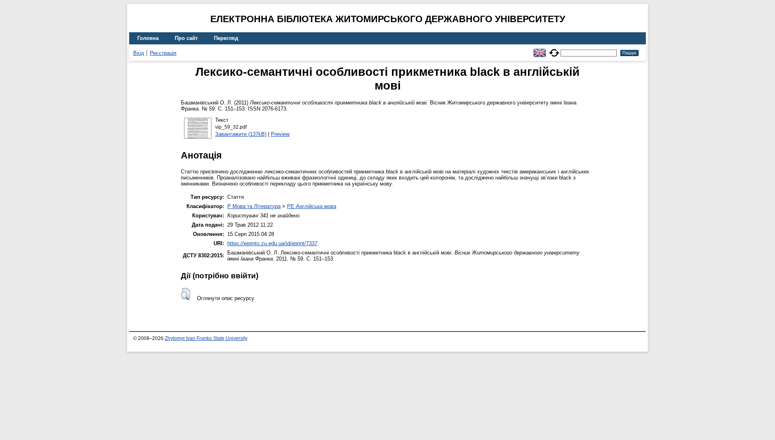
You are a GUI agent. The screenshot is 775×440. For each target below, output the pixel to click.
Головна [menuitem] (148, 38)
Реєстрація (163, 53)
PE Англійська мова (311, 206)
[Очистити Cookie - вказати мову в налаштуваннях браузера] (554, 49)
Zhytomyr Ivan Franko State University (206, 338)
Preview (280, 134)
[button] (185, 294)
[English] (539, 49)
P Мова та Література (254, 206)
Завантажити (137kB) (240, 134)
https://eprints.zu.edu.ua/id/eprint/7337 (272, 243)
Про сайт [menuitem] (186, 38)
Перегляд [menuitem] (226, 38)
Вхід (138, 53)
